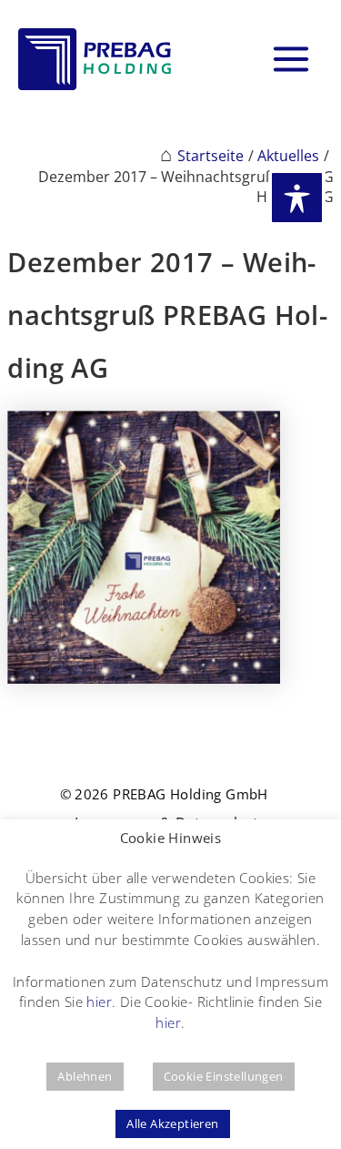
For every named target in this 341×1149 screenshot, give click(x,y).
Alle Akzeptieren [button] (172, 1123)
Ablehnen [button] (84, 1076)
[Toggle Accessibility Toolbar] (296, 197)
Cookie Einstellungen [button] (224, 1076)
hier (99, 1001)
